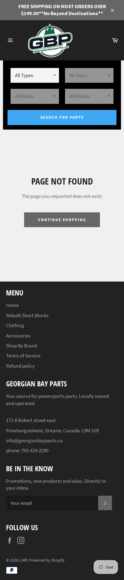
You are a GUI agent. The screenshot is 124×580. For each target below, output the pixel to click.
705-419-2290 (34, 450)
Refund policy (20, 365)
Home (12, 305)
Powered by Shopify (47, 560)
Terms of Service (23, 355)
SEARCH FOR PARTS (61, 117)
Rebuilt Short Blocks (27, 315)
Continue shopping (62, 219)
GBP (23, 560)
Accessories (18, 335)
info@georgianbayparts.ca (34, 440)
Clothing (15, 325)
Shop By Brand (21, 345)
